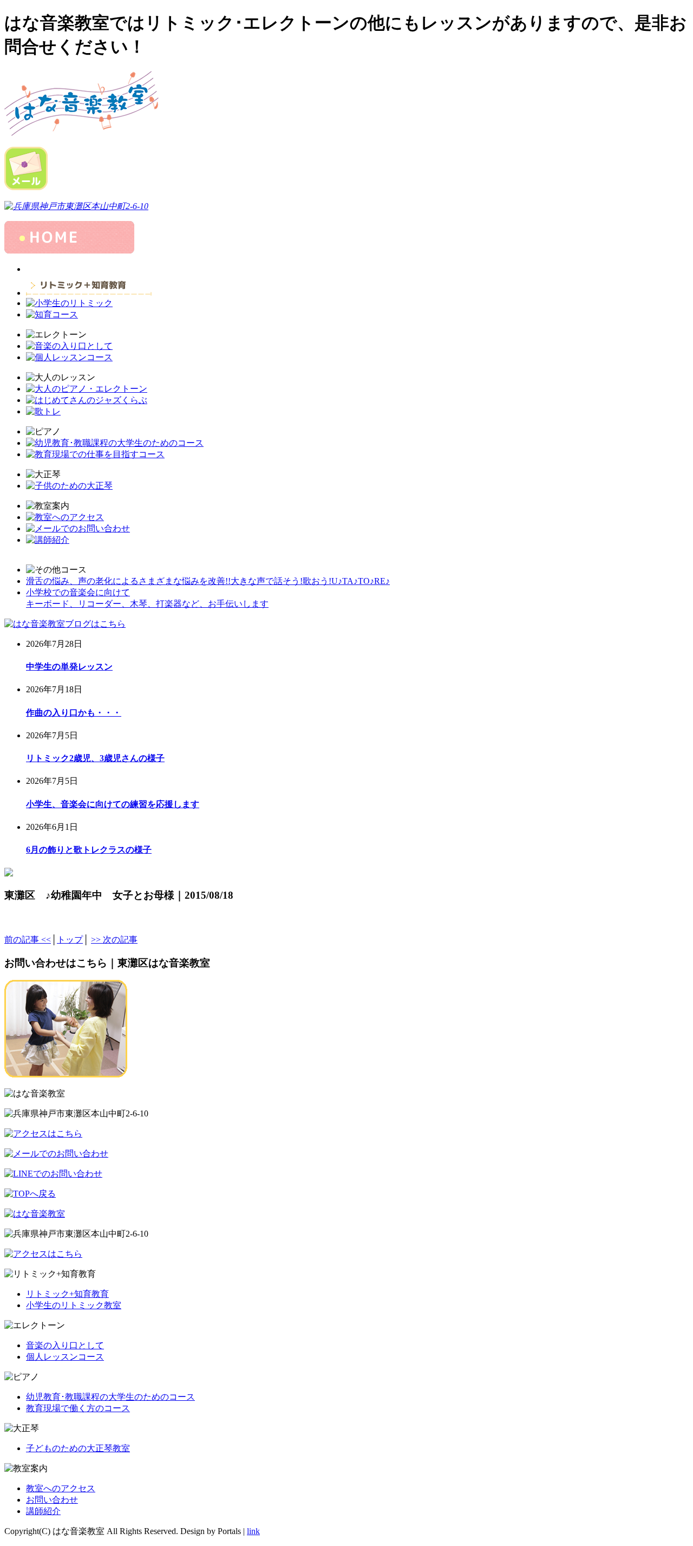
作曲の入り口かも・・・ (73, 712)
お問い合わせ (52, 1499)
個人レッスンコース (65, 1356)
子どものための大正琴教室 (78, 1448)
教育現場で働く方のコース (78, 1408)
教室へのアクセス (60, 1488)
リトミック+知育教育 (67, 1293)
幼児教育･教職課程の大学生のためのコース (110, 1396)
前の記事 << (27, 939)
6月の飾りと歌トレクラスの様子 (89, 849)
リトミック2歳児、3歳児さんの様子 (95, 758)
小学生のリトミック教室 (73, 1305)
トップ (70, 939)
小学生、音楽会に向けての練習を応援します (112, 804)
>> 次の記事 (114, 939)
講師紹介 (43, 1511)
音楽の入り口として (65, 1345)
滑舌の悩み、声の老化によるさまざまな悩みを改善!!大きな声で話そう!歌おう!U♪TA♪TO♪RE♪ (208, 581)
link (253, 1531)
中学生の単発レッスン (69, 666)
